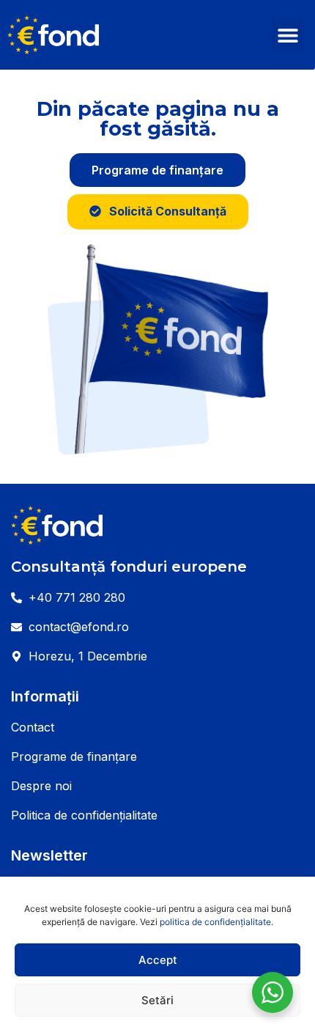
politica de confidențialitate (215, 921)
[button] (287, 34)
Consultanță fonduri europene (129, 566)
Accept (157, 960)
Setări (157, 1000)
